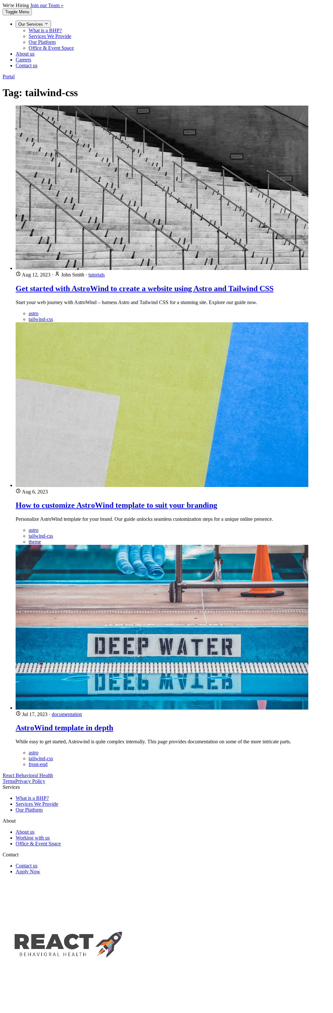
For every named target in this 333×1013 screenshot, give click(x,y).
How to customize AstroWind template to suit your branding (116, 505)
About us (25, 54)
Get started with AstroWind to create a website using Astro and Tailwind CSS (144, 288)
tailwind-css (41, 319)
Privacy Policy (30, 781)
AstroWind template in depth (64, 728)
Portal (9, 76)
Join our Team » (46, 5)
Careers (23, 59)
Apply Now (28, 871)
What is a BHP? (45, 30)
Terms (9, 781)
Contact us (26, 65)
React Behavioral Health (28, 775)
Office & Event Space (51, 48)
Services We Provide (50, 36)
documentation (67, 714)
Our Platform (42, 42)
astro (33, 313)
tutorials (96, 274)
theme (35, 542)
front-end (38, 764)
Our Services (31, 24)
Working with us (33, 837)
